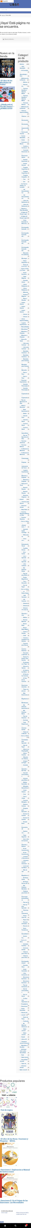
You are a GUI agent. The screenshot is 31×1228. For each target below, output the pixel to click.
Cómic (23, 140)
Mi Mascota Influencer (24, 1025)
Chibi (24, 635)
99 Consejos (24, 70)
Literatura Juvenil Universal (25, 862)
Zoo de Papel (24, 586)
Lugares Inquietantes (23, 323)
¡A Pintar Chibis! (25, 592)
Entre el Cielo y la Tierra (24, 269)
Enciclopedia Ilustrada (25, 228)
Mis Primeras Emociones (25, 706)
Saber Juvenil (24, 1029)
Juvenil (23, 1015)
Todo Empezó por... (25, 723)
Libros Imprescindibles (24, 319)
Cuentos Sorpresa (23, 518)
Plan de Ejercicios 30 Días (23, 401)
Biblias (25, 617)
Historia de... (24, 1012)
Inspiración (25, 393)
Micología (24, 258)
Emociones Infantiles (25, 686)
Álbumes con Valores (25, 757)
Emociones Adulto (25, 156)
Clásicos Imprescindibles (24, 111)
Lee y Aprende (24, 556)
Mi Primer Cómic (25, 878)
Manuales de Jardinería (25, 253)
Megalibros (25, 875)
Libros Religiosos (24, 285)
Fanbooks (26, 1021)
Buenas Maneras (24, 620)
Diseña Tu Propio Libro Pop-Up (25, 658)
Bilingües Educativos (25, 787)
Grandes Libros (25, 281)
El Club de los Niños (25, 671)
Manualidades (25, 327)
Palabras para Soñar (25, 892)
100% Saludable (22, 67)
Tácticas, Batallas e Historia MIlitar (25, 98)
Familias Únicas (25, 549)
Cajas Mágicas (24, 277)
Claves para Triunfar (24, 132)
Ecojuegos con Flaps (25, 663)
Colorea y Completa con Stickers (25, 639)
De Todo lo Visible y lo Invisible (23, 185)
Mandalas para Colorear (25, 359)
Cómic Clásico (24, 791)
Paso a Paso (24, 373)
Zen (24, 181)
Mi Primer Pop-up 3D (25, 882)
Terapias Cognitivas (25, 168)
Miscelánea (24, 329)
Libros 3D (24, 1039)
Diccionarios (25, 120)
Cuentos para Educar (25, 644)
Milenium (25, 292)
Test (24, 179)
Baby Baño (24, 509)
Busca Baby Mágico (25, 628)
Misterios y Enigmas (23, 332)
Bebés (25, 413)
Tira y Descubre (24, 582)
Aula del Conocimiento (25, 774)
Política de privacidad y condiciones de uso (22, 1213)
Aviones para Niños (25, 779)
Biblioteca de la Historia (24, 79)
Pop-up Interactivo (24, 985)
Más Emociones (25, 694)
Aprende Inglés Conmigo (25, 530)
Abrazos (25, 603)
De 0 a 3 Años (25, 521)
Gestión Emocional (25, 160)
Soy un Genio (24, 995)
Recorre (25, 926)
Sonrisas (25, 720)
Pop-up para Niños (24, 574)
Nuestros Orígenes (25, 496)
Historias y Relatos (24, 845)
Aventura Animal (23, 506)
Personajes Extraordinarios (25, 898)
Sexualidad (25, 934)
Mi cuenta (5, 1225)
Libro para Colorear (25, 348)
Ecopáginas (24, 1004)
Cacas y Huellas (25, 632)
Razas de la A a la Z (25, 265)
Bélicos (25, 82)
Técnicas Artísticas (23, 441)
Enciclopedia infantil (25, 962)
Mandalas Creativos (25, 352)
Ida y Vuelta (24, 553)
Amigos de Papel (24, 761)
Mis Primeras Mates (24, 712)
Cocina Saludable (22, 136)
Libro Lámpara (24, 564)
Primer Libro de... (24, 916)
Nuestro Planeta (25, 488)
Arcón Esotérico (24, 273)
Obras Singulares (24, 261)
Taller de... (24, 1063)
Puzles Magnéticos (25, 578)
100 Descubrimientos (25, 191)
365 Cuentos (24, 600)
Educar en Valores (25, 667)
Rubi (22, 1055)
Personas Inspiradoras (23, 381)
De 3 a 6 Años (25, 589)
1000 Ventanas (24, 596)
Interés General (24, 164)
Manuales (24, 370)
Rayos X (25, 919)
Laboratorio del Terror (25, 467)
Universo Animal (24, 728)
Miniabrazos (25, 702)
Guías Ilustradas (22, 1009)
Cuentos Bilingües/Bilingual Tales (24, 513)
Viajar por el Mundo (25, 732)
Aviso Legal (4, 1212)
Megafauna (25, 698)
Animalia (25, 765)
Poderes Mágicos (25, 295)
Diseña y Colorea (25, 805)
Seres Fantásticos (25, 929)
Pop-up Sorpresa (24, 717)
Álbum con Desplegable (25, 750)
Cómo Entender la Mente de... (25, 221)
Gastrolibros (25, 433)
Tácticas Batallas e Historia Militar (25, 91)
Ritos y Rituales (24, 299)
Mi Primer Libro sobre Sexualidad (23, 1051)
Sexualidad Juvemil (24, 1060)
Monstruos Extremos (25, 977)
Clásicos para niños (25, 952)
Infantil (21, 499)
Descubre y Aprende (25, 653)
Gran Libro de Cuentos (25, 839)
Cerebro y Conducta (25, 147)
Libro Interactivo (24, 974)
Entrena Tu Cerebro (25, 814)
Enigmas (24, 462)
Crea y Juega (24, 797)
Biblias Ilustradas (24, 783)
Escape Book (24, 822)
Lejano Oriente (22, 303)
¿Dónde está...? (24, 526)
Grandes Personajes (25, 385)
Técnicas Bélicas (25, 103)
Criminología (25, 458)
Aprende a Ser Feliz (24, 769)
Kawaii (23, 1037)
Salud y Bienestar (23, 406)
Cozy (24, 794)
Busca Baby (24, 624)
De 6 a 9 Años (25, 736)
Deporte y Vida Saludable (24, 209)
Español (5, 1)
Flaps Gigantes (24, 836)
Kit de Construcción (25, 849)
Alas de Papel (24, 746)
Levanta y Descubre (25, 857)
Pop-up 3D (26, 902)
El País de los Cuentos (25, 675)
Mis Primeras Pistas (24, 569)
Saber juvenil (24, 1057)
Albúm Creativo (24, 754)
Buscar (15, 1225)
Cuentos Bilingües (25, 801)
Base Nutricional (25, 410)
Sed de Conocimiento (25, 990)
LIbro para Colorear (25, 344)
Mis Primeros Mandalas (24, 887)
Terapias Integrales (25, 176)
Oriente (25, 314)
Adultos (22, 64)
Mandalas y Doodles (24, 1046)
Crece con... (24, 539)
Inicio (3, 15)
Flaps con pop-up (25, 690)
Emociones (24, 1006)
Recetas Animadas (25, 922)
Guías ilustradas (24, 970)
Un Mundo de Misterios (24, 449)
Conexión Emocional (25, 151)
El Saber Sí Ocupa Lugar (23, 213)
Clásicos (24, 116)
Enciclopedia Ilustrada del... (25, 234)
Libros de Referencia (25, 201)
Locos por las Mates (25, 866)
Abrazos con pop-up (25, 608)
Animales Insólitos (25, 944)
